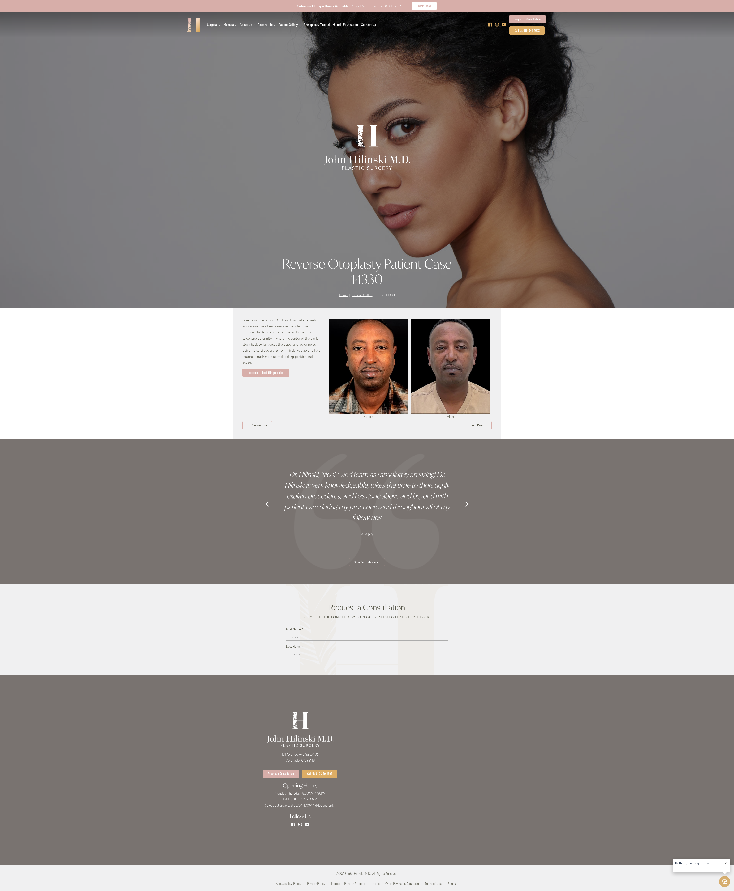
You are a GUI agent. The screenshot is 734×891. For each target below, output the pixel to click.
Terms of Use (433, 883)
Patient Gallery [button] (288, 25)
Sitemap (453, 883)
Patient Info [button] (265, 25)
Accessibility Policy (288, 883)
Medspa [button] (228, 25)
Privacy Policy (316, 883)
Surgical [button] (212, 25)
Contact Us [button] (368, 25)
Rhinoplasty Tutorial (317, 25)
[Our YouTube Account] (503, 24)
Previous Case (257, 424)
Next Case (479, 424)
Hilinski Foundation (345, 25)
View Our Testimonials (367, 561)
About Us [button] (246, 25)
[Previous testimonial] (267, 504)
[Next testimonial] (467, 504)
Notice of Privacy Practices (348, 883)
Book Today (424, 5)
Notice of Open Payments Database (395, 883)
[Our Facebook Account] (490, 24)
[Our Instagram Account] (496, 24)
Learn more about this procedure (266, 372)
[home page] (193, 25)
